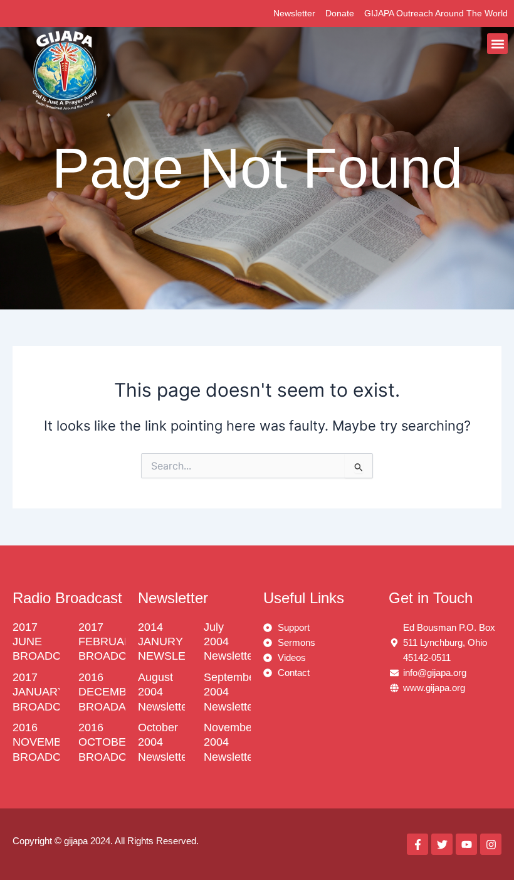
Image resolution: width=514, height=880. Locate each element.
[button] (497, 43)
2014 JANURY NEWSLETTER (176, 642)
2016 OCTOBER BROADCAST (113, 742)
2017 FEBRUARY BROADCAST (113, 642)
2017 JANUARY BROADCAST (48, 692)
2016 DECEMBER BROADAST (110, 692)
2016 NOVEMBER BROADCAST (48, 742)
